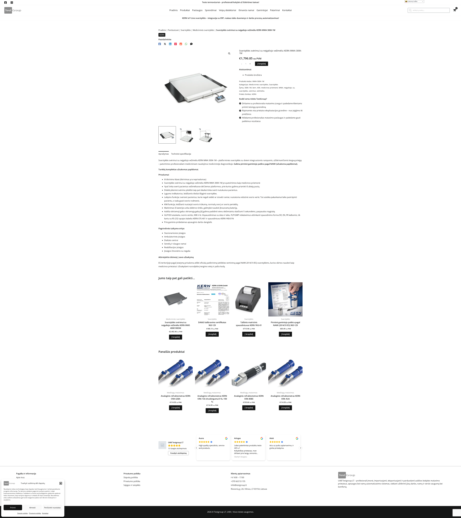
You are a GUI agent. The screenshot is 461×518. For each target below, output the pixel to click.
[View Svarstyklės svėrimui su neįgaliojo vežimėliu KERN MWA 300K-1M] (167, 135)
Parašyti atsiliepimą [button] (178, 453)
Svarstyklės (186, 30)
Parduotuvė (173, 30)
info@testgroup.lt (239, 485)
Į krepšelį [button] (175, 337)
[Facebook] (5, 2)
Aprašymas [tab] (163, 154)
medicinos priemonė (269, 88)
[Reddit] (181, 43)
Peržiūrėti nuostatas (52, 507)
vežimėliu (260, 91)
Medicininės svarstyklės (203, 30)
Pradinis (173, 10)
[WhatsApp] (186, 43)
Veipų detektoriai (227, 10)
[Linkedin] (170, 43)
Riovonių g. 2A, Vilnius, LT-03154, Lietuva (249, 489)
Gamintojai (262, 10)
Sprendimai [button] (211, 10)
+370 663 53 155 (238, 481)
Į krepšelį (261, 63)
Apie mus (20, 477)
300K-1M (248, 88)
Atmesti (32, 507)
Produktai (185, 10)
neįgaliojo (288, 88)
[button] (61, 483)
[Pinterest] (175, 43)
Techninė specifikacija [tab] (181, 154)
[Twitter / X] (165, 43)
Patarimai (275, 10)
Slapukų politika (22, 513)
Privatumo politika (35, 513)
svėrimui (252, 91)
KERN (161, 34)
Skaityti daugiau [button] (205, 457)
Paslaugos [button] (197, 10)
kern (254, 88)
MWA (281, 88)
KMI (258, 88)
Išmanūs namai (246, 10)
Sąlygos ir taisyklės (132, 485)
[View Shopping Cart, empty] (454, 10)
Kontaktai (45, 513)
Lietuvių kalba (412, 1)
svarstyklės (243, 91)
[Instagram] (11, 2)
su (294, 88)
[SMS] (191, 43)
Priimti (13, 507)
